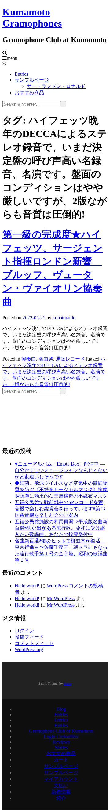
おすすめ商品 (29, 92)
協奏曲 (28, 358)
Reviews (61, 742)
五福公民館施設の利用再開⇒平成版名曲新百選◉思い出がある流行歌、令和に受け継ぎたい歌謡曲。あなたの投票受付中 (61, 528)
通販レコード (70, 358)
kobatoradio (64, 317)
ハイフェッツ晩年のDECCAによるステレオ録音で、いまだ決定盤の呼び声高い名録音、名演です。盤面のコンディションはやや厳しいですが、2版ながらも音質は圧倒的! (53, 371)
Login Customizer (61, 736)
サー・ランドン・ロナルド (56, 86)
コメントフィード (34, 643)
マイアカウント (61, 778)
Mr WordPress (61, 598)
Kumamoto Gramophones (32, 17)
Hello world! (27, 585)
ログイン (24, 630)
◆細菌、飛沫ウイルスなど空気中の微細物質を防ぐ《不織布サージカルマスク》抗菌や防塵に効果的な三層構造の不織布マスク (61, 489)
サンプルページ (32, 79)
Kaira (68, 683)
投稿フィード (29, 637)
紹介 (61, 798)
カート (61, 759)
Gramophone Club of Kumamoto (61, 731)
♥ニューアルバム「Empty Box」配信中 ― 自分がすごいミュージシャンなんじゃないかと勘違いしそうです (61, 470)
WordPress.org (29, 649)
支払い (61, 785)
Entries (21, 74)
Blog (61, 709)
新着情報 (61, 791)
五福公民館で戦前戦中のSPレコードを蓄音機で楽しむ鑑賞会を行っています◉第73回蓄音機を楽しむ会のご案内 (60, 509)
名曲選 (45, 358)
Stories (61, 747)
